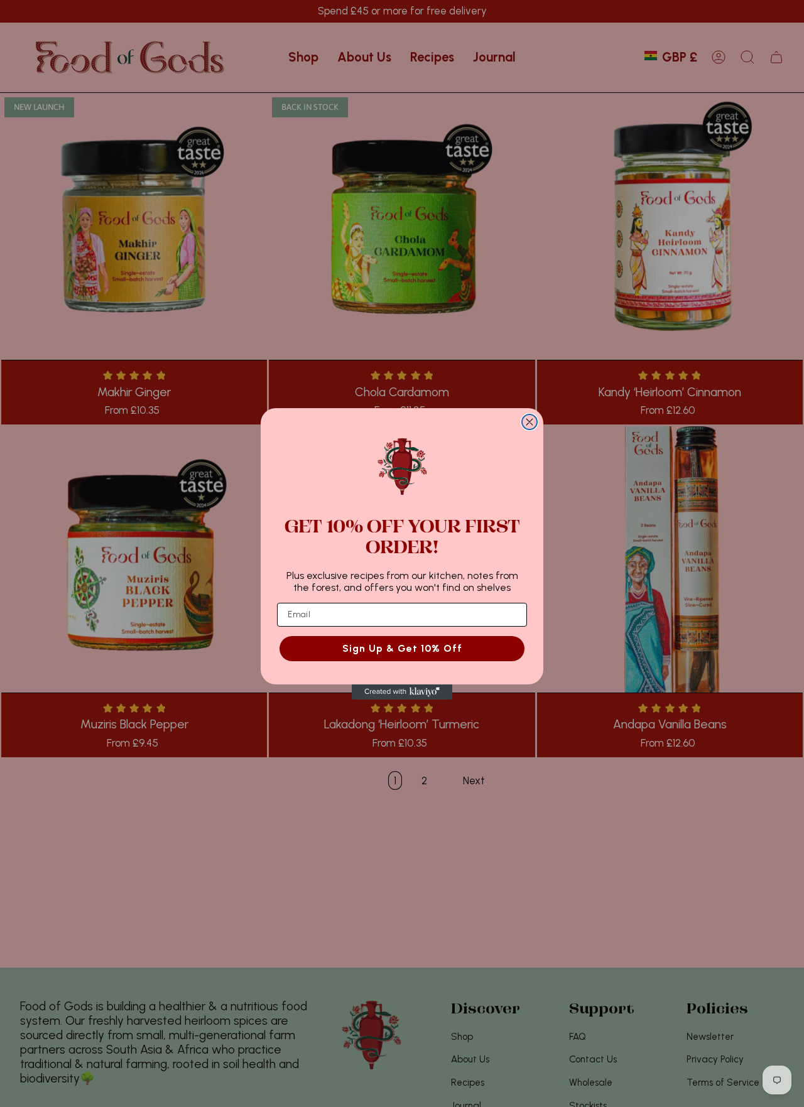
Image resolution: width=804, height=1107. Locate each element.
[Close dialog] (529, 421)
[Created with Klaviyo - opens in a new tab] (402, 691)
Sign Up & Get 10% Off (402, 648)
